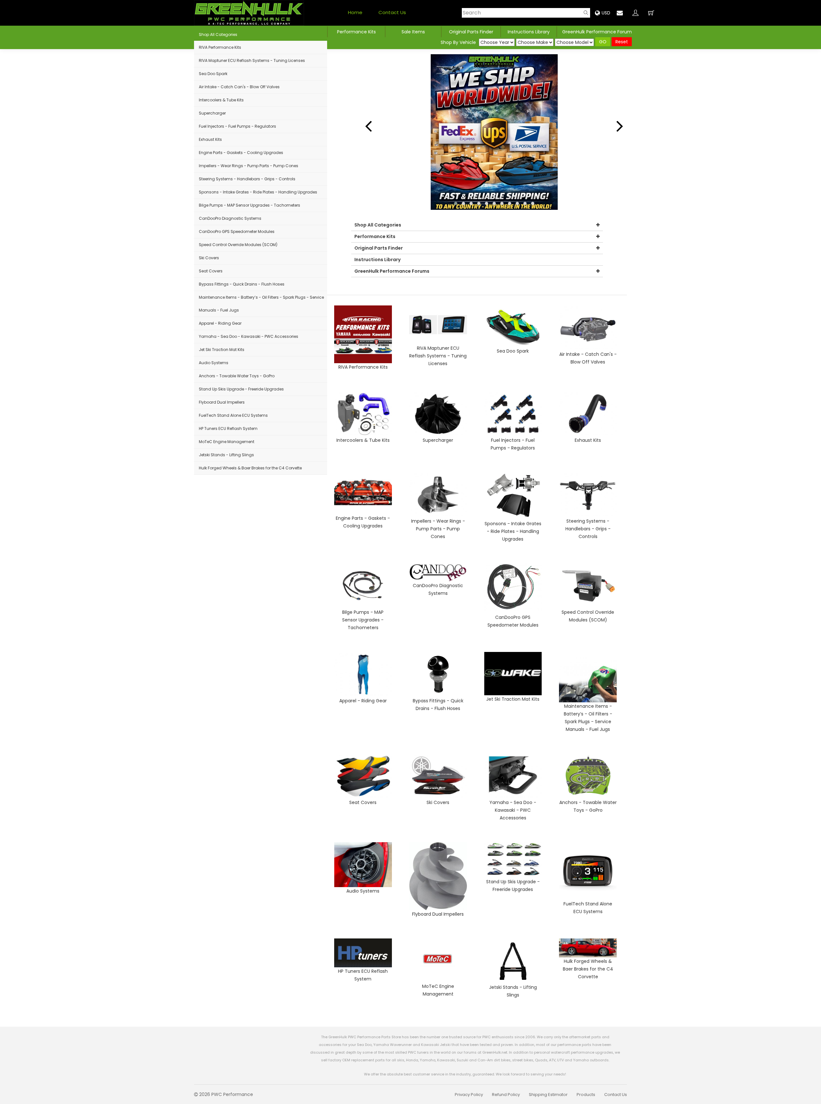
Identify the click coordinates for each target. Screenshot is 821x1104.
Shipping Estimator (548, 1094)
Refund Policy (506, 1094)
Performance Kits (356, 32)
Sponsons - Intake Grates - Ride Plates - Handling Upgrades (258, 192)
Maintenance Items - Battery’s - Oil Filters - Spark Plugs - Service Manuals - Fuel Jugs (261, 304)
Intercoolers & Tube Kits (221, 100)
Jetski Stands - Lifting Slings (226, 455)
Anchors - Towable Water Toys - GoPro (237, 376)
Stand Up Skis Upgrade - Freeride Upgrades (241, 389)
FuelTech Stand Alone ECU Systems (233, 415)
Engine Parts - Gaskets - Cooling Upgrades (241, 152)
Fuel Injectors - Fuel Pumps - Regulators (237, 126)
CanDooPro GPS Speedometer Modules (237, 231)
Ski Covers (209, 258)
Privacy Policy (469, 1094)
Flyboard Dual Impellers (222, 402)
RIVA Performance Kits (220, 47)
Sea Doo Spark (213, 73)
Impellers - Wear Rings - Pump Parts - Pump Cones (248, 165)
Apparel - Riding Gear (220, 323)
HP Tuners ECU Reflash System (228, 428)
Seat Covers (211, 271)
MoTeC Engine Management (226, 441)
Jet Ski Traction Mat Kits (221, 349)
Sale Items (413, 32)
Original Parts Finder (378, 248)
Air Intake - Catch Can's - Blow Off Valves (239, 87)
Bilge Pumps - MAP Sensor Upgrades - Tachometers (249, 205)
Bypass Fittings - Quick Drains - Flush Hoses (241, 284)
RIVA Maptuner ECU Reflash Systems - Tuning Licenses (252, 60)
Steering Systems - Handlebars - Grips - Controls (247, 179)
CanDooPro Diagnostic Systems (230, 218)
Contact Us (392, 12)
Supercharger (212, 113)
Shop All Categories (218, 34)
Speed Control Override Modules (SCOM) (238, 244)
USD (606, 13)
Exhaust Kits (210, 139)
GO (602, 42)
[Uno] (249, 13)
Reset (621, 42)
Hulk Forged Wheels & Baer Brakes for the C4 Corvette (250, 468)
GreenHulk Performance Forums (391, 271)
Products (586, 1094)
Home (355, 12)
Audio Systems (213, 362)
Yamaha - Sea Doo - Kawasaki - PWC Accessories (248, 336)
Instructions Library (529, 32)
